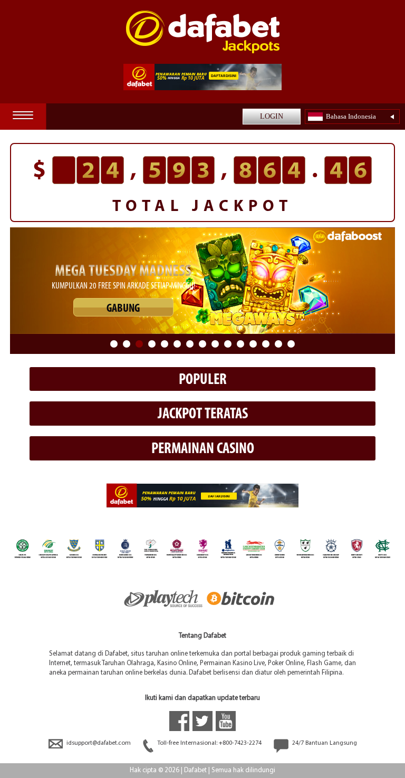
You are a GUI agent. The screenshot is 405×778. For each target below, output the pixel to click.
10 (228, 344)
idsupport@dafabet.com (98, 743)
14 (278, 344)
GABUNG (123, 309)
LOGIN (271, 116)
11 (240, 344)
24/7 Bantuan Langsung (324, 743)
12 (253, 344)
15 (291, 344)
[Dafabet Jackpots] (202, 32)
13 (265, 344)
